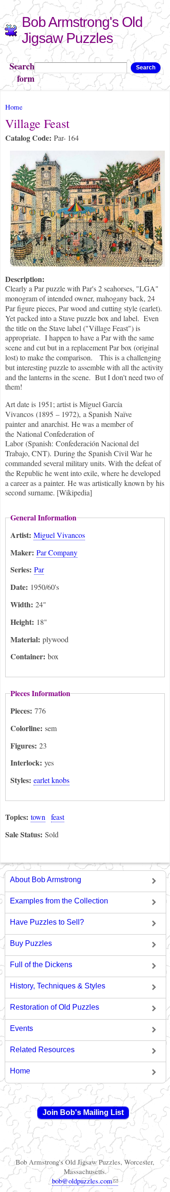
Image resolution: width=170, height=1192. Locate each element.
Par (39, 569)
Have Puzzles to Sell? (47, 922)
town (38, 817)
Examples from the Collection (59, 901)
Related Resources (42, 1050)
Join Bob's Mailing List (83, 1112)
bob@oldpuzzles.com (82, 1180)
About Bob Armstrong (45, 880)
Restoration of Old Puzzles (54, 1007)
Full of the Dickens (41, 965)
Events (21, 1028)
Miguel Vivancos (59, 535)
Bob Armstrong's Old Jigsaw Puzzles (82, 30)
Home (14, 106)
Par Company (56, 552)
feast (57, 817)
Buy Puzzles (31, 943)
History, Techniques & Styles (57, 986)
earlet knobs (51, 780)
